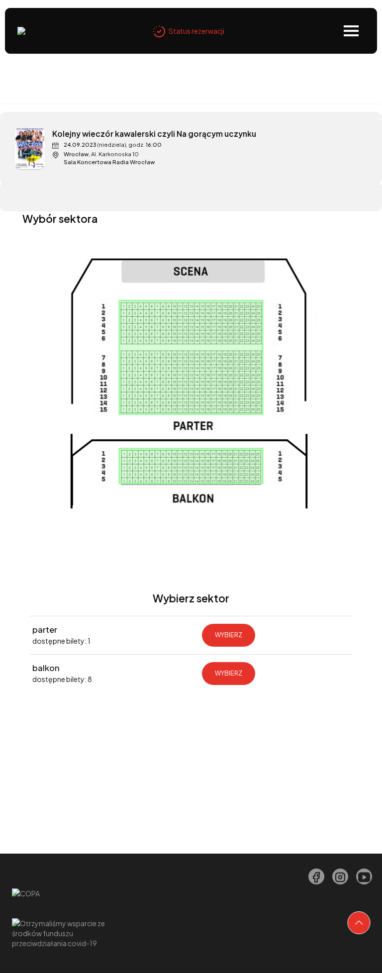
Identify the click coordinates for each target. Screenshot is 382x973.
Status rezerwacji (196, 30)
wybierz (228, 635)
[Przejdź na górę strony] (359, 922)
